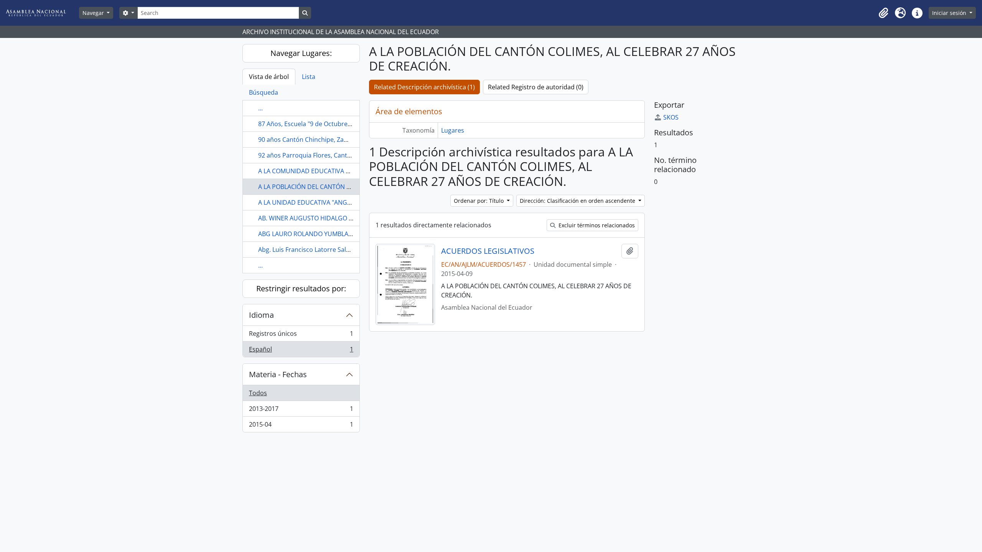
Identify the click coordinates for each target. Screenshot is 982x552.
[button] (883, 13)
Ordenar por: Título (479, 200)
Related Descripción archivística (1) (424, 87)
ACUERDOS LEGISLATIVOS (487, 251)
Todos (258, 393)
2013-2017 (301, 410)
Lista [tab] (308, 76)
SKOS (671, 117)
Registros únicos (301, 335)
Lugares (452, 130)
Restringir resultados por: (301, 288)
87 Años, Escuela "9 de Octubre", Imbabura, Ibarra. (331, 124)
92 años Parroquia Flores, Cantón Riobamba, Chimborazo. (342, 155)
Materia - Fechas (278, 374)
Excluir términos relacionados (596, 225)
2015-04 (301, 426)
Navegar (93, 12)
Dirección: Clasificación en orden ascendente (578, 200)
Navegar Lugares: (301, 53)
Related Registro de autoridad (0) (535, 87)
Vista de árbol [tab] (269, 76)
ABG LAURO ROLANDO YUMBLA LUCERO (315, 234)
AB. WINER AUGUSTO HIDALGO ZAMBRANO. (321, 218)
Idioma (261, 315)
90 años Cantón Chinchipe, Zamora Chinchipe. (324, 139)
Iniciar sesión (950, 12)
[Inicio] (42, 13)
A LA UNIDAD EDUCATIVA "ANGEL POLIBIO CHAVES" (331, 202)
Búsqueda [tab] (263, 92)
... (260, 108)
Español (301, 351)
